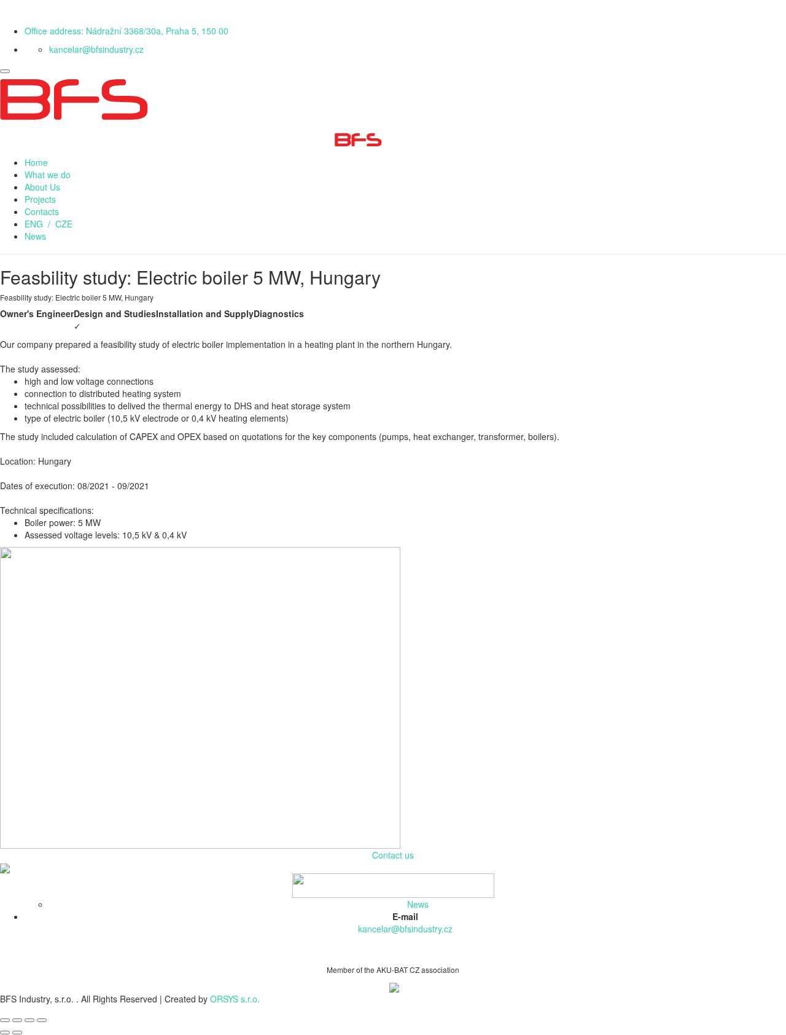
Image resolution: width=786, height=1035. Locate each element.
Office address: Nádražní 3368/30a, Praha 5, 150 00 (126, 31)
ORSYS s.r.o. (235, 999)
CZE (63, 224)
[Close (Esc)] (5, 1020)
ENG (34, 224)
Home (36, 162)
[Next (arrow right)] (17, 1032)
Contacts (42, 211)
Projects (40, 199)
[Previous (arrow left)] (5, 1032)
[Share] (17, 1020)
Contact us (393, 855)
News (35, 236)
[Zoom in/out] (42, 1020)
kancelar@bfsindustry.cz (96, 49)
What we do (48, 174)
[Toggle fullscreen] (29, 1020)
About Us (42, 187)
